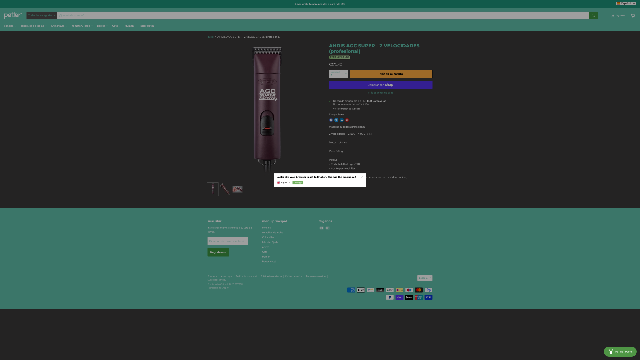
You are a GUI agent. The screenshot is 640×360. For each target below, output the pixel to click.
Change (298, 182)
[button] (284, 182)
